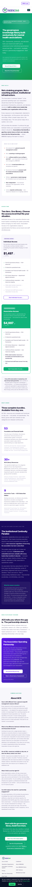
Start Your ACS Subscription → (16, 838)
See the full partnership (16, 843)
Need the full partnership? (12, 70)
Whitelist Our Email (20, 872)
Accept (12, 884)
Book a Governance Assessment (15, 676)
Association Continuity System (7, 867)
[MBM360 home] (16, 858)
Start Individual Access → (16, 297)
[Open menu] (28, 10)
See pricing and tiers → (11, 66)
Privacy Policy (26, 881)
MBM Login (25, 3)
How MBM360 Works (21, 867)
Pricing (3, 870)
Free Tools (4, 876)
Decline (20, 884)
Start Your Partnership (7, 873)
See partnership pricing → (13, 671)
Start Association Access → (16, 369)
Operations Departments (8, 864)
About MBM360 (20, 864)
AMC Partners (19, 870)
